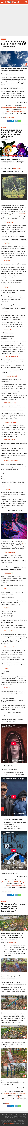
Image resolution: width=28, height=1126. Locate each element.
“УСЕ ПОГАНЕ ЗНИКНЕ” (11, 461)
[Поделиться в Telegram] (12, 894)
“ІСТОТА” (7, 243)
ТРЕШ (24, 1114)
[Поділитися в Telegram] (12, 120)
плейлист (8, 891)
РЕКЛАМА (22, 1116)
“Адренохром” (8, 573)
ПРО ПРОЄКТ (12, 1117)
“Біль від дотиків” (10, 552)
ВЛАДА (15, 1114)
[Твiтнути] (16, 120)
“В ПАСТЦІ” (7, 489)
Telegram (11, 107)
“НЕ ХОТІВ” (7, 287)
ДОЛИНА (7, 1116)
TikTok (16, 107)
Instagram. (23, 107)
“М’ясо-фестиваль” (10, 589)
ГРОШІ (20, 1114)
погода (11, 117)
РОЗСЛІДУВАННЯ (15, 1116)
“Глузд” (6, 668)
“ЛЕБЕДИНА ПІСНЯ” (10, 403)
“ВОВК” (22, 543)
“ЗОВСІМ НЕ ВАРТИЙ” (10, 376)
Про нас (6, 1117)
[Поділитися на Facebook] (8, 120)
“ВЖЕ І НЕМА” (8, 329)
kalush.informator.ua (9, 1123)
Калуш (7, 117)
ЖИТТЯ (10, 1114)
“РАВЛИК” (7, 261)
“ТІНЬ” (6, 312)
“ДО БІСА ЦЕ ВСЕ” (9, 440)
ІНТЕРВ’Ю (19, 1117)
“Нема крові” (8, 631)
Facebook (5, 107)
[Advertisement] (14, 20)
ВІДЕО (24, 1117)
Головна (4, 1114)
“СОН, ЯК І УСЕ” (8, 222)
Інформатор (11, 74)
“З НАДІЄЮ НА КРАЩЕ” (11, 356)
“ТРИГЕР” (7, 688)
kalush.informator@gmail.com (16, 111)
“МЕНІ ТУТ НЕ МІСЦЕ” (10, 422)
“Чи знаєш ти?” (9, 647)
